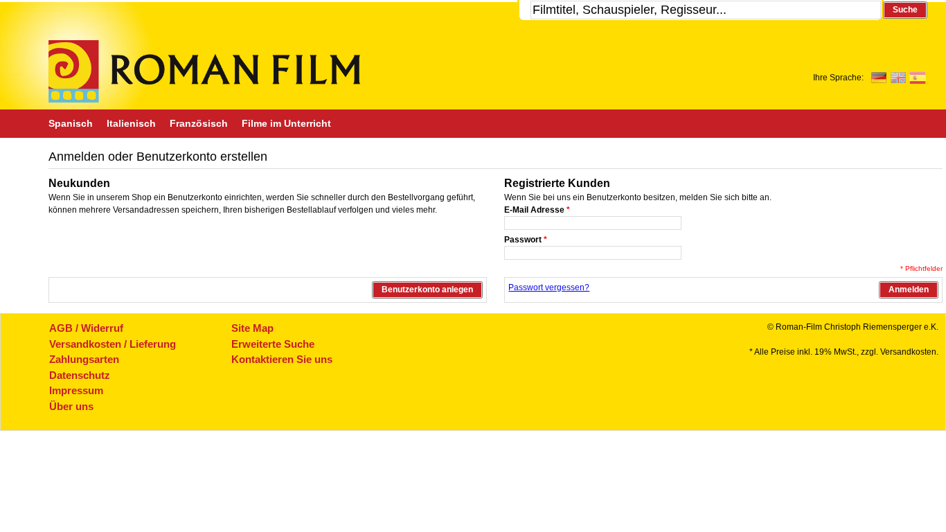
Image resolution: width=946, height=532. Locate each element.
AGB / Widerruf (86, 328)
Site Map (252, 328)
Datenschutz (79, 375)
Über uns (71, 406)
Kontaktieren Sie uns (281, 359)
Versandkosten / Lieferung (112, 344)
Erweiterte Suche (272, 344)
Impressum (76, 390)
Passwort (525, 240)
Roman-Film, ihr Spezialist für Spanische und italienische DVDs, (204, 71)
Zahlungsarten (84, 359)
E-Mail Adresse (537, 210)
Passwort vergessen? (548, 287)
